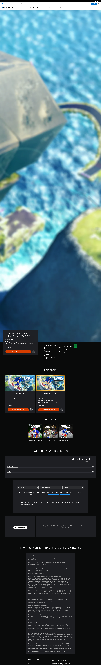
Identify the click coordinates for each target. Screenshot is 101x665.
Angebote (49, 7)
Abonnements (57, 7)
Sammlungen (40, 7)
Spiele (13, 3)
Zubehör (23, 3)
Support (32, 3)
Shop (6, 3)
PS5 (9, 3)
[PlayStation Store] (8, 7)
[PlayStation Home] (2, 3)
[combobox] (28, 487)
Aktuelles (32, 7)
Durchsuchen (67, 7)
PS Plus (17, 3)
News (28, 3)
